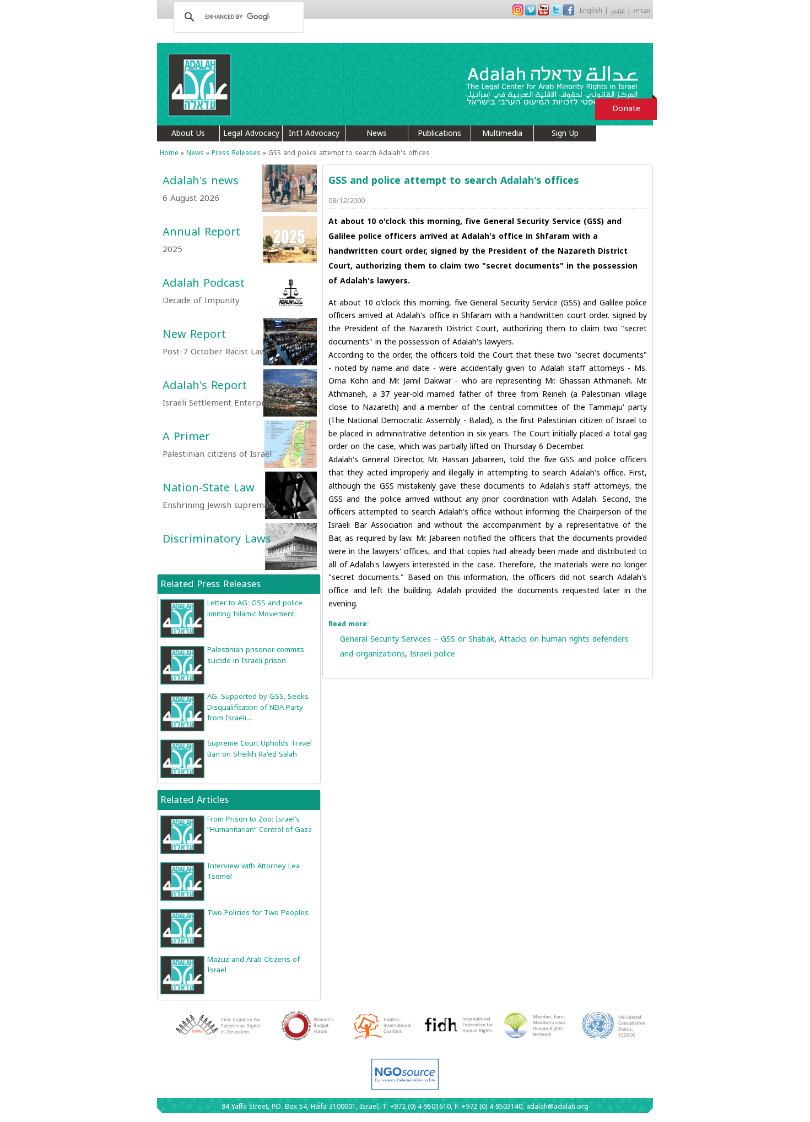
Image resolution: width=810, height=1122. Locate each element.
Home (169, 153)
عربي (618, 10)
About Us (188, 133)
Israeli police (432, 654)
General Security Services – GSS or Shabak (417, 639)
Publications (439, 133)
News (376, 133)
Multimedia (502, 133)
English (591, 10)
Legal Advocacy (251, 133)
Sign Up (565, 133)
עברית (641, 10)
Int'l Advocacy (314, 133)
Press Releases (236, 153)
